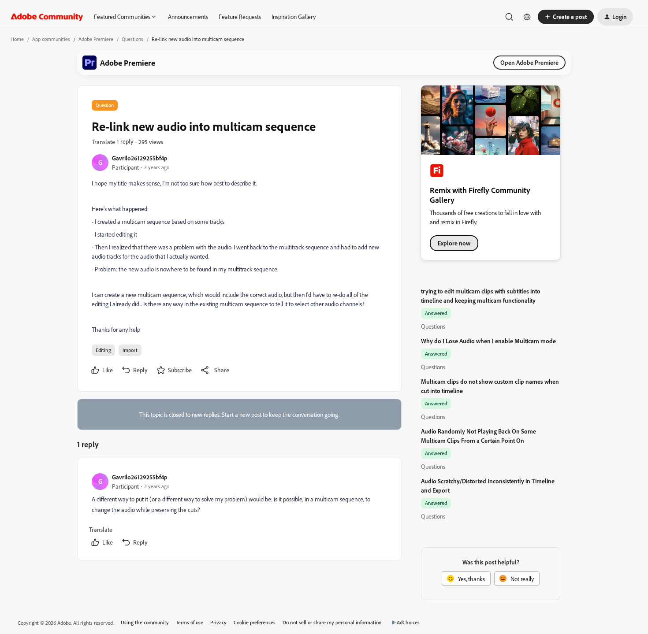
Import (130, 350)
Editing (103, 350)
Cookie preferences (255, 622)
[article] (239, 510)
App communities (51, 39)
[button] (566, 17)
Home (17, 39)
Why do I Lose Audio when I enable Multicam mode (488, 341)
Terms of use (189, 622)
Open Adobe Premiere (529, 62)
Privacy (218, 622)
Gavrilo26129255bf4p (140, 158)
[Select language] (527, 17)
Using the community (145, 622)
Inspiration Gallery (294, 16)
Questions (132, 39)
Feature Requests (240, 16)
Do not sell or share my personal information (332, 622)
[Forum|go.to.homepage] (47, 17)
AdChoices (408, 622)
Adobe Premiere (95, 39)
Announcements (188, 16)
